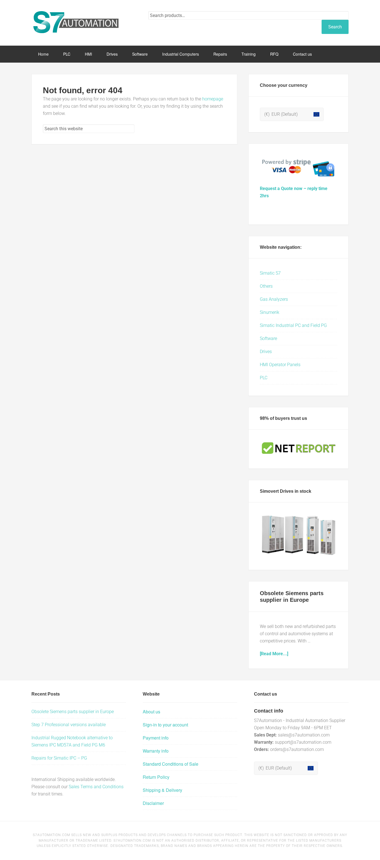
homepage (212, 99)
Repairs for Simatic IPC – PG (59, 758)
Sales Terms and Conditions (96, 786)
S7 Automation (75, 22)
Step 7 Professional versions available (68, 724)
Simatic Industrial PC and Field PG (293, 325)
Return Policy (156, 777)
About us (151, 711)
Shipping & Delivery (162, 790)
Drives (266, 351)
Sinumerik (269, 312)
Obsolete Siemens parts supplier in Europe (72, 711)
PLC (263, 377)
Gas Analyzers (274, 299)
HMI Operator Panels (280, 364)
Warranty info (156, 751)
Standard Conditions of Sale (170, 764)
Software (268, 338)
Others (266, 286)
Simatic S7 (270, 273)
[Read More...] (274, 653)
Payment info (156, 738)
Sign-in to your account (165, 724)
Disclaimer (153, 803)
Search (335, 26)
